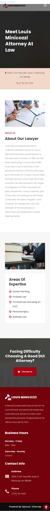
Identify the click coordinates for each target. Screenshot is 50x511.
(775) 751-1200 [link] (26, 83)
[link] (46, 507)
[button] (45, 7)
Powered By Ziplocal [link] (19, 506)
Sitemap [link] (36, 506)
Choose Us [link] (26, 371)
